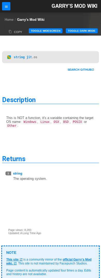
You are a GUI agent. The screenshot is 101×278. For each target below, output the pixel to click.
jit (29, 57)
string (19, 57)
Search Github (79, 69)
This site (12, 259)
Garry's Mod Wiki (74, 6)
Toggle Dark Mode (82, 30)
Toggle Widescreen (45, 30)
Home (9, 20)
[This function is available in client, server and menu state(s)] (9, 57)
